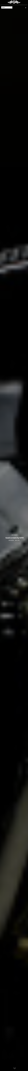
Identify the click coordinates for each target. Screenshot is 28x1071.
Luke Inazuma (11, 540)
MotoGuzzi (14, 534)
